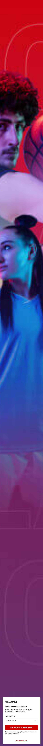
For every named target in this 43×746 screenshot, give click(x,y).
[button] (21, 720)
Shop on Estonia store (21, 741)
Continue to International (21, 727)
